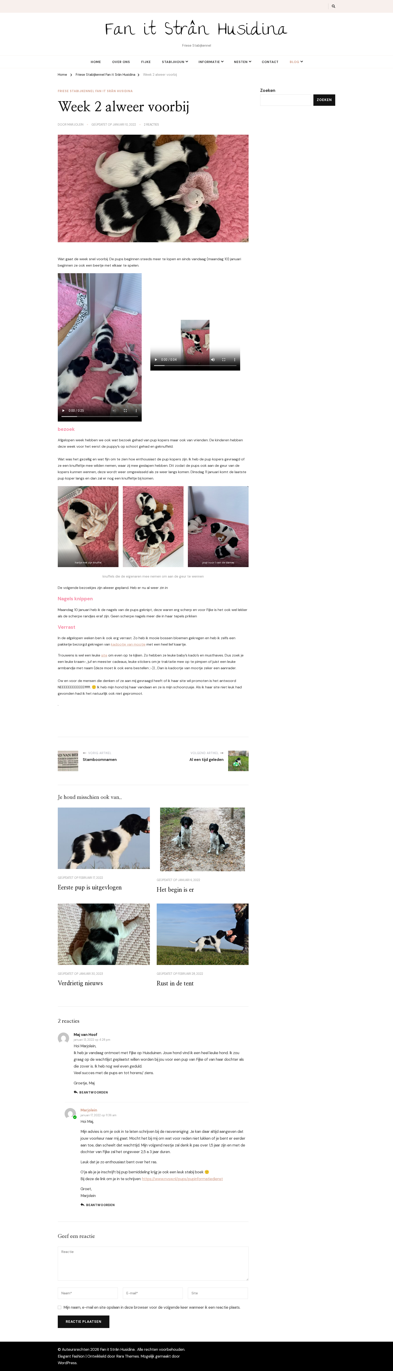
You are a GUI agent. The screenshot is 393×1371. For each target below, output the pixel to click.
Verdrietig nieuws (80, 983)
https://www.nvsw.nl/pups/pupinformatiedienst (182, 1178)
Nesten (241, 62)
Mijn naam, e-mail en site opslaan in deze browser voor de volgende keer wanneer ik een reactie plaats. (151, 1307)
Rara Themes (127, 1356)
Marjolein (75, 124)
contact (270, 62)
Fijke (146, 62)
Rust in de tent (175, 984)
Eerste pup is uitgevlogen (90, 888)
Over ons (121, 62)
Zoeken (267, 90)
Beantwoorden (93, 1092)
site (104, 655)
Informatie (209, 62)
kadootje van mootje (128, 644)
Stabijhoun (173, 62)
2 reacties (151, 125)
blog (294, 62)
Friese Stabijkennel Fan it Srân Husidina (95, 91)
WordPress (67, 1362)
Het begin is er (175, 890)
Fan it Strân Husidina (196, 31)
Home (96, 62)
